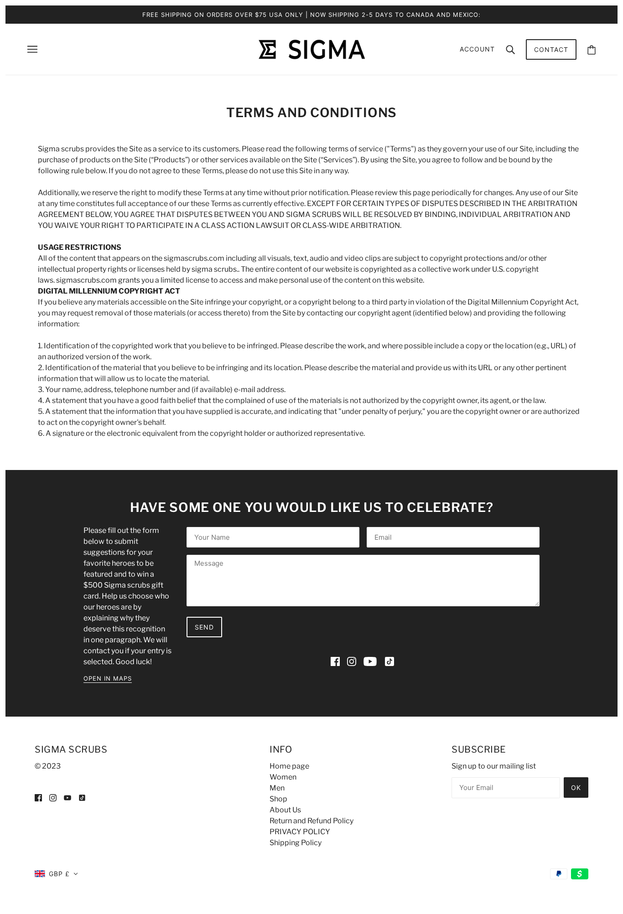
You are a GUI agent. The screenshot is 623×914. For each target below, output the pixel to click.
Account (477, 49)
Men (277, 788)
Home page (289, 766)
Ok (576, 787)
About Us (285, 810)
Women (283, 777)
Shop (278, 799)
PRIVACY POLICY (300, 831)
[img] (335, 661)
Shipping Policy (296, 842)
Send (204, 627)
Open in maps (107, 679)
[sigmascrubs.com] (311, 48)
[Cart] (591, 49)
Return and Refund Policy (311, 820)
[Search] (510, 49)
